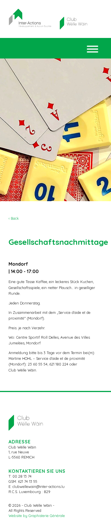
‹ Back (14, 218)
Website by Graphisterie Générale (37, 515)
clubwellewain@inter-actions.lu (39, 486)
